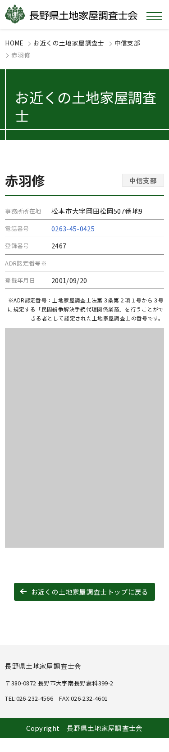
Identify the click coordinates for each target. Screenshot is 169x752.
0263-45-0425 (73, 228)
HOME (14, 42)
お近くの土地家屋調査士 (69, 42)
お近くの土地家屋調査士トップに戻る (90, 591)
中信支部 (127, 42)
